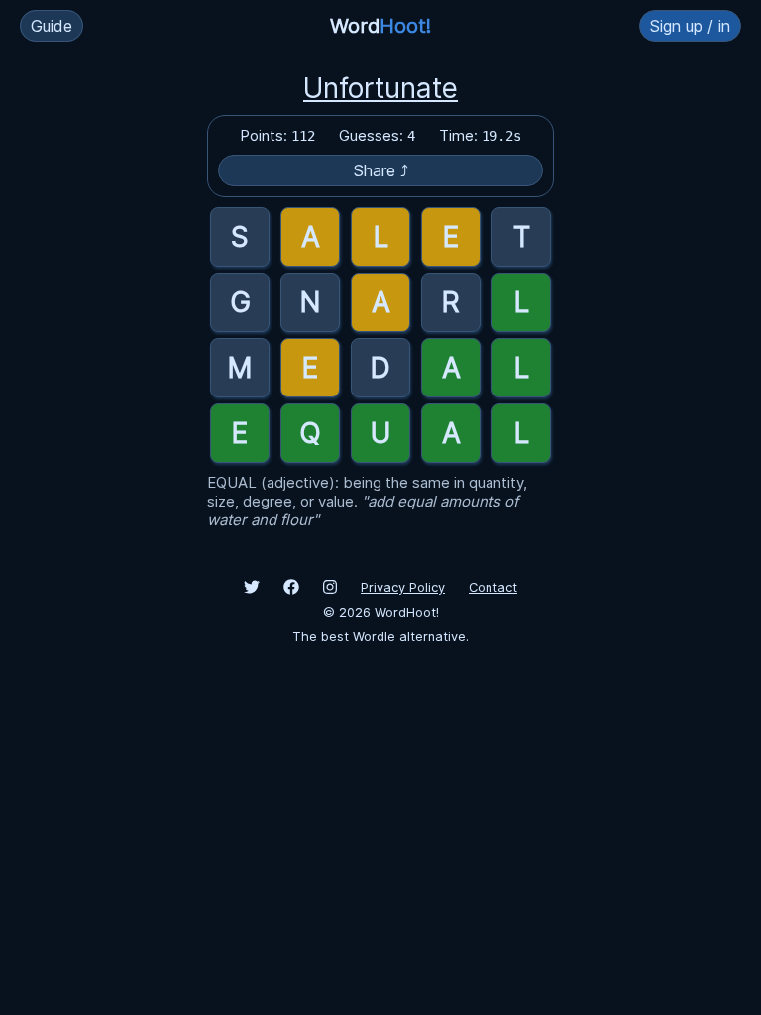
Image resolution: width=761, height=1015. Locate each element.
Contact (493, 587)
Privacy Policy (403, 587)
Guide (51, 26)
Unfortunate (380, 88)
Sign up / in (690, 26)
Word (380, 26)
